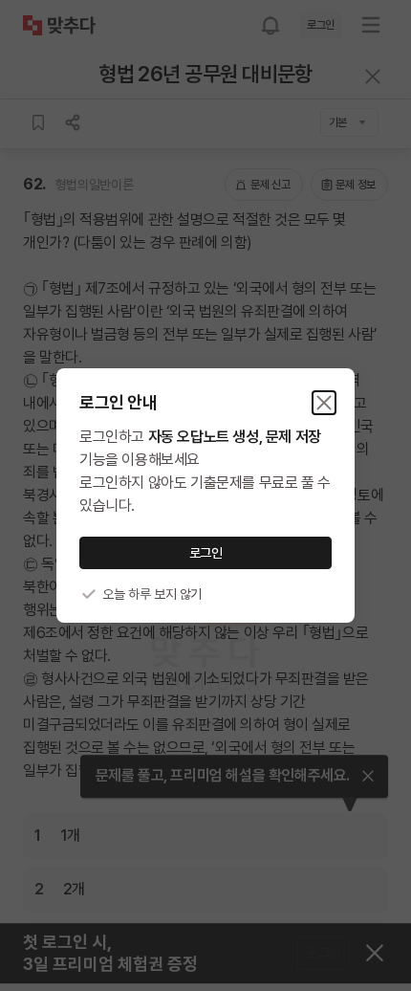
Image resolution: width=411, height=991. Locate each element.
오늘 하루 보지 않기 (152, 594)
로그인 (206, 553)
